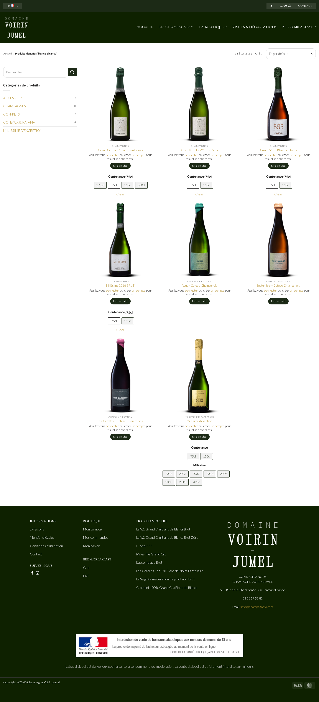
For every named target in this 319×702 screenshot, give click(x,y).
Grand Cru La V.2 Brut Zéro (199, 150)
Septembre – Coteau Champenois (278, 285)
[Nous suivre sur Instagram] (37, 573)
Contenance (116, 176)
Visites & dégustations (254, 27)
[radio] (100, 185)
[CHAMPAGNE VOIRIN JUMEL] (26, 27)
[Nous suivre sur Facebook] (32, 573)
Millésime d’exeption (199, 421)
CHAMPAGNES (14, 106)
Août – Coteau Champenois (199, 285)
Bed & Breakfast (297, 27)
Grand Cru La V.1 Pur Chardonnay (120, 150)
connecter (112, 155)
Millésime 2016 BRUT (120, 285)
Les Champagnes (174, 27)
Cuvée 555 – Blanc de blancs (278, 150)
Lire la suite (120, 165)
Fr (8, 6)
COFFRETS (11, 114)
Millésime (199, 465)
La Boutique (211, 27)
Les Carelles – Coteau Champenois (120, 421)
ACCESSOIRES (14, 98)
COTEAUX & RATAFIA (19, 122)
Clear (120, 194)
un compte (138, 155)
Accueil (145, 27)
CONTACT (305, 6)
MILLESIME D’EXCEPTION (22, 130)
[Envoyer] (72, 72)
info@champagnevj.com (257, 607)
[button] (271, 6)
